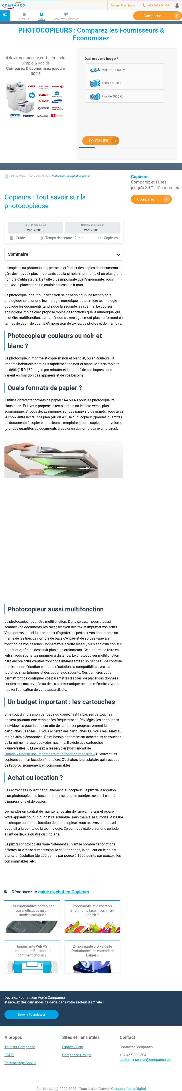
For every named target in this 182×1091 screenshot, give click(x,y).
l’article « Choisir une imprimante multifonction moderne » (49, 754)
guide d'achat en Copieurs (63, 891)
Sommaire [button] (18, 254)
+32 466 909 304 (133, 1055)
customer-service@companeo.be (145, 1060)
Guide (45, 176)
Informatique (18, 176)
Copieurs (34, 176)
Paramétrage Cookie (20, 1063)
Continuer (98, 141)
